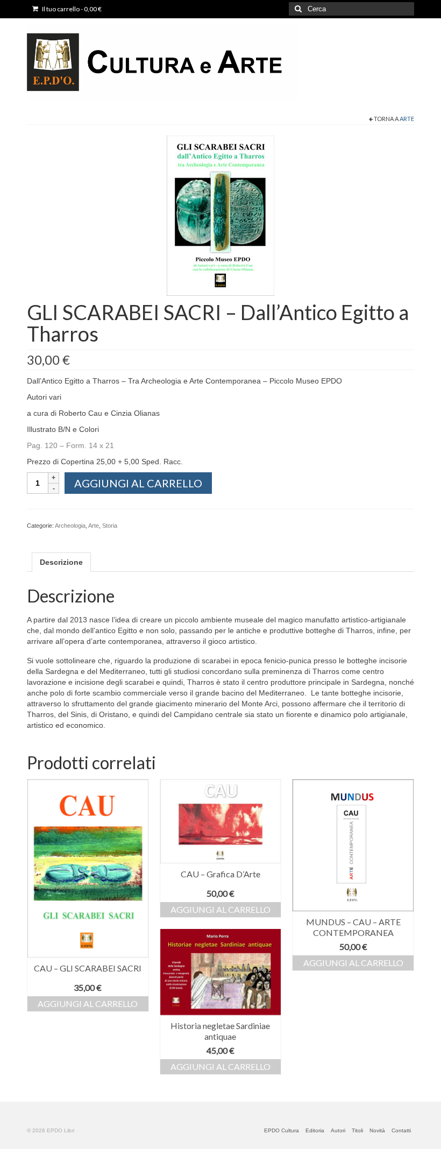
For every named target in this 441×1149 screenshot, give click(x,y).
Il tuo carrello (71, 9)
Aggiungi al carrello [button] (88, 1003)
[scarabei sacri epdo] (220, 215)
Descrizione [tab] (61, 562)
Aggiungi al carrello (138, 483)
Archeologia (70, 525)
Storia (109, 525)
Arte (407, 118)
